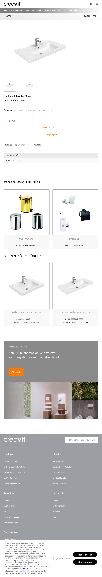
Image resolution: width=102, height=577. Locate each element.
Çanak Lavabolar (11, 461)
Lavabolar (8, 454)
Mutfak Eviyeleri (10, 478)
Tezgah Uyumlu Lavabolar (14, 472)
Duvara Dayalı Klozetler (62, 467)
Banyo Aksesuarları (11, 517)
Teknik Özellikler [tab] (34, 145)
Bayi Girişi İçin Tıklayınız (81, 440)
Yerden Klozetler (59, 478)
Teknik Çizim (10, 160)
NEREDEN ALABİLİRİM (51, 128)
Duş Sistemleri (9, 506)
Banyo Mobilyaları (11, 523)
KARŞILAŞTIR (51, 134)
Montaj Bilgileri (10, 539)
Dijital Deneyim (59, 506)
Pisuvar (7, 511)
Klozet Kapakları (59, 484)
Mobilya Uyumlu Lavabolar (14, 467)
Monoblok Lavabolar (12, 484)
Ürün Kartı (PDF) (11, 155)
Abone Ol (16, 372)
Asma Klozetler (59, 472)
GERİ (8, 16)
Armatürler (9, 493)
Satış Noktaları (11, 532)
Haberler (56, 511)
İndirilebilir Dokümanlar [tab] (15, 145)
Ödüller (56, 500)
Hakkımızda (58, 493)
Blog (54, 517)
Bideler (6, 500)
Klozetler (57, 454)
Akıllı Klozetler (58, 461)
